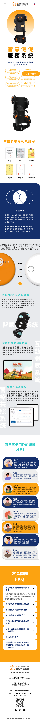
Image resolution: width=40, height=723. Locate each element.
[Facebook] (16, 710)
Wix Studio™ (29, 718)
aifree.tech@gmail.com (22, 693)
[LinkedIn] (20, 710)
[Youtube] (24, 710)
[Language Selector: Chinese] (35, 4)
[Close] (20, 283)
